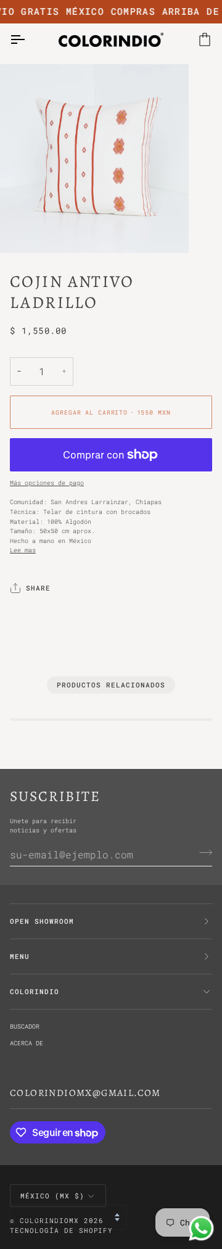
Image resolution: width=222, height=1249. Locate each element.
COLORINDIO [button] (34, 991)
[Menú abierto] (28, 39)
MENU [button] (20, 956)
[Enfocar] (23, 230)
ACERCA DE (26, 1043)
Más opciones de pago (47, 482)
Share (38, 588)
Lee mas (23, 550)
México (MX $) (52, 1196)
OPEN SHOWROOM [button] (42, 921)
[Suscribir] (202, 853)
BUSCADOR (24, 1026)
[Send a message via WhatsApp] (201, 1228)
